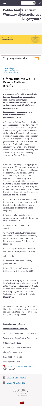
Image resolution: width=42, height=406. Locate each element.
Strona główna (9, 68)
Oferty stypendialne (11, 72)
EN (40, 3)
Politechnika (13, 12)
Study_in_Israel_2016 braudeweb (21, 366)
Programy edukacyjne (15, 58)
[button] (14, 378)
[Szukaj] (34, 3)
